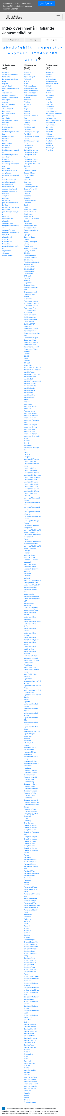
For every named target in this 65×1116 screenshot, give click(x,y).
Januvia (26, 443)
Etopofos (27, 280)
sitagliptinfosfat (7, 223)
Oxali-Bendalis (29, 823)
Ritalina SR (27, 930)
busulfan (5, 81)
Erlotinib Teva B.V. (30, 273)
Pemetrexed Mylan (30, 901)
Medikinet (27, 573)
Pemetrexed (50, 136)
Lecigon (27, 457)
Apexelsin (27, 100)
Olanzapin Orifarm (30, 784)
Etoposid (49, 88)
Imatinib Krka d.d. (30, 386)
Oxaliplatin (49, 132)
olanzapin (5, 193)
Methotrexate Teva (31, 610)
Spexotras (27, 1020)
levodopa (5, 159)
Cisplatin (49, 77)
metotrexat (6, 168)
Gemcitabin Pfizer (30, 340)
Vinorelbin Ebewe (30, 1079)
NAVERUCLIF (28, 743)
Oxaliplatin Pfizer (30, 841)
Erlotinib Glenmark (30, 257)
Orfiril (26, 818)
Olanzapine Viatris (30, 811)
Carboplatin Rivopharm (32, 164)
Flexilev (26, 296)
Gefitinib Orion (29, 322)
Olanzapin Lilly (29, 782)
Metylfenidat (50, 122)
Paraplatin (27, 880)
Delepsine (27, 196)
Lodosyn (27, 550)
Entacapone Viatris (31, 230)
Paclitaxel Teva (29, 875)
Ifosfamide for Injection (32, 367)
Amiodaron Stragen (31, 95)
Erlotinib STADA (29, 269)
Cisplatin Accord (30, 171)
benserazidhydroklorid (10, 79)
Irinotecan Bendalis (31, 415)
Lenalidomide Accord (31, 473)
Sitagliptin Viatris (30, 969)
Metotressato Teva (31, 656)
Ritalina (26, 928)
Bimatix (26, 106)
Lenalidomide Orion (31, 486)
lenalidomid (6, 148)
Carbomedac (28, 145)
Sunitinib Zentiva (30, 1047)
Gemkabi (27, 351)
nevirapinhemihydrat (9, 191)
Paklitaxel (49, 134)
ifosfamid (5, 122)
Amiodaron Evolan (30, 86)
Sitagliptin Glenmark (31, 946)
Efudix (26, 207)
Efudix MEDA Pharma (31, 219)
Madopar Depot (29, 555)
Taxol (26, 1056)
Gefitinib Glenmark (30, 319)
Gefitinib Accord (30, 315)
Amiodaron (50, 72)
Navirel (26, 745)
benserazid (6, 77)
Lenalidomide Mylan (31, 482)
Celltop (26, 168)
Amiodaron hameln (30, 88)
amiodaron (6, 72)
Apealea (27, 97)
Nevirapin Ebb (29, 750)
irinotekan (5, 129)
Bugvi (26, 109)
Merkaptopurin (51, 118)
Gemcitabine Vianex (31, 349)
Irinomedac (28, 404)
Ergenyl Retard (29, 251)
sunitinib (5, 239)
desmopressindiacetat (10, 97)
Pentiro (26, 912)
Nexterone (28, 766)
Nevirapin (49, 127)
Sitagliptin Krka (29, 951)
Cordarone (28, 184)
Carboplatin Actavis (31, 152)
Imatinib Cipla (29, 379)
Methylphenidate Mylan (32, 621)
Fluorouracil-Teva (30, 310)
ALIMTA (26, 84)
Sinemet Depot (29, 940)
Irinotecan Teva (29, 431)
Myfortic (27, 701)
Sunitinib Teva (29, 1045)
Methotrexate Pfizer (31, 608)
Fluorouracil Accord (31, 301)
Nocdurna (27, 768)
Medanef (27, 571)
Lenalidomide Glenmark (32, 475)
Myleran (27, 738)
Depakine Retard (30, 200)
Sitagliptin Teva (29, 967)
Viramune (27, 1091)
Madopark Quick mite (31, 569)
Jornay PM (28, 445)
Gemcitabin (28, 326)
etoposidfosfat (7, 109)
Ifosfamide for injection (32, 370)
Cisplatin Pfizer (29, 175)
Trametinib (27, 1061)
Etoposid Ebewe (29, 285)
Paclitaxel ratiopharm (31, 873)
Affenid (26, 81)
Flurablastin (28, 312)
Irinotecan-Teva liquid (31, 436)
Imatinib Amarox (30, 376)
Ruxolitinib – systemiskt (54, 138)
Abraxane (27, 72)
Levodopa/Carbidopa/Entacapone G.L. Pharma (32, 537)
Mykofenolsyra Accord (32, 731)
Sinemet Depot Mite (31, 942)
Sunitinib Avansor (30, 1027)
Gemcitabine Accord (31, 347)
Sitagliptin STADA (30, 962)
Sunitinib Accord (30, 1024)
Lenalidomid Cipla (30, 461)
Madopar (27, 553)
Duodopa (27, 205)
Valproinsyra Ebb (30, 1070)
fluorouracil (6, 111)
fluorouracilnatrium (9, 113)
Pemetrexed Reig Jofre (32, 905)
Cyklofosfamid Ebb (30, 189)
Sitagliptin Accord (30, 944)
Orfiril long (27, 821)
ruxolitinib (5, 216)
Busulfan (27, 113)
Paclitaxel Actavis (30, 862)
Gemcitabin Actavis (31, 328)
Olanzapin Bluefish (30, 777)
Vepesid (26, 1075)
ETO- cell (27, 276)
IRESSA (26, 399)
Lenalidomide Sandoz (31, 489)
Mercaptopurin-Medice (32, 580)
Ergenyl (26, 239)
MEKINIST (27, 576)
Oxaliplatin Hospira (30, 837)
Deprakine (27, 203)
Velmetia (27, 1072)
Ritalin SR (27, 926)
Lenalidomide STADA (31, 491)
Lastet (26, 452)
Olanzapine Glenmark (31, 802)
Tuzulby (26, 1068)
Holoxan (27, 360)
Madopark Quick (30, 566)
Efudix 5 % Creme (30, 209)
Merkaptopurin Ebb (31, 582)
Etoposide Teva (29, 294)
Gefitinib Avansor (30, 317)
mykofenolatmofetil (9, 180)
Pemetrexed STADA (31, 907)
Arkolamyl (27, 102)
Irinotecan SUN (29, 429)
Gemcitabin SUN (30, 344)
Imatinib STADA (29, 390)
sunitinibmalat (7, 241)
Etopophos (28, 283)
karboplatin (6, 145)
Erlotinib (27, 253)
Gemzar (26, 354)
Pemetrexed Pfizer (30, 903)
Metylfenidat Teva (30, 674)
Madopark (27, 562)
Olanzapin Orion (29, 786)
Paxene (26, 882)
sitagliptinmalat (7, 237)
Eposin (26, 232)
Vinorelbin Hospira (30, 1081)
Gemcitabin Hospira (31, 338)
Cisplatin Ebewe (29, 173)
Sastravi (27, 933)
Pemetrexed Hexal (30, 898)
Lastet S (27, 454)
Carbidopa (27, 125)
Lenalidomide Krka (30, 479)
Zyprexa (27, 1100)
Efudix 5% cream (30, 212)
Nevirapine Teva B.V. (31, 763)
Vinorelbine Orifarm (31, 1088)
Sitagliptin (49, 141)
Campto (27, 122)
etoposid (5, 106)
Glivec (26, 358)
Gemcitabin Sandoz (31, 342)
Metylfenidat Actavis (31, 660)
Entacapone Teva (30, 228)
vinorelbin (5, 253)
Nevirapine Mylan (30, 761)
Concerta (27, 180)
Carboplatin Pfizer (30, 161)
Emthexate (28, 223)
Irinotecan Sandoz (30, 427)
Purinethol (27, 919)
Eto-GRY (27, 278)
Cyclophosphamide (31, 187)
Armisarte (27, 104)
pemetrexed (6, 200)
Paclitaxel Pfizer (29, 871)
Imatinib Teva (29, 393)
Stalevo (26, 1022)
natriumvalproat (8, 187)
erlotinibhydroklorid (9, 104)
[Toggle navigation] (58, 17)
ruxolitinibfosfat (7, 219)
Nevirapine (28, 754)
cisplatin (5, 84)
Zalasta (26, 1097)
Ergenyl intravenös (30, 248)
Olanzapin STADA (30, 793)
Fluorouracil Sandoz (31, 306)
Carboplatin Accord (31, 150)
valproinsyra (6, 251)
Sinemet (27, 937)
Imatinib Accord (29, 372)
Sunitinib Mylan (29, 1036)
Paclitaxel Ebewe (30, 864)
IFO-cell (27, 363)
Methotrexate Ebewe (31, 596)
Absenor (27, 74)
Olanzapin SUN (29, 795)
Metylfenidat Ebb (30, 667)
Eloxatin (26, 221)
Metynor (27, 676)
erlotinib (5, 102)
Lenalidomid (50, 106)
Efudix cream (28, 214)
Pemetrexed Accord (31, 887)
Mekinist (27, 578)
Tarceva (27, 1052)
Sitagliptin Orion (29, 958)
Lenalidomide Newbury (32, 484)
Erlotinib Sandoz (29, 267)
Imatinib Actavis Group (32, 374)
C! (36, 60)
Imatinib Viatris (29, 395)
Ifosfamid (49, 97)
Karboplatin (50, 104)
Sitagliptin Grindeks (30, 949)
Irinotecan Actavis (30, 413)
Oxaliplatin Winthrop (31, 850)
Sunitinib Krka (29, 1033)
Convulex (27, 182)
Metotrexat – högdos (53, 120)
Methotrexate (29, 594)
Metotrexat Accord (31, 658)
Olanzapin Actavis (30, 772)
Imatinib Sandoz (29, 388)
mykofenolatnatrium (9, 182)
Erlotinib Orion (29, 264)
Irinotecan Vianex (30, 434)
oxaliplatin (5, 196)
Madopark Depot (30, 564)
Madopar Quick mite (31, 560)
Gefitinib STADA (29, 324)
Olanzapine (28, 798)
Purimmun (27, 917)
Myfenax (27, 699)
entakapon (6, 100)
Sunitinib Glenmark (30, 1031)
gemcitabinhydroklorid (10, 120)
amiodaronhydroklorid (10, 74)
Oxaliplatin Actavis (30, 827)
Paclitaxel (27, 857)
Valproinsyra (50, 148)
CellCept (27, 166)
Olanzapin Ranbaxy (31, 788)
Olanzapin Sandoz (30, 791)
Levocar (27, 496)
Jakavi (26, 438)
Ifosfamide (28, 365)
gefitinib (5, 116)
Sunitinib (49, 143)
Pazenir (26, 885)
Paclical (26, 853)
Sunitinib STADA (29, 1043)
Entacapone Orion (30, 225)
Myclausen (28, 679)
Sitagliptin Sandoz (30, 960)
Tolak (26, 1059)
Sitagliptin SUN (29, 965)
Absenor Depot (29, 77)
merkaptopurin (7, 161)
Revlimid (27, 921)
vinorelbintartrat (8, 255)
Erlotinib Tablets (29, 271)
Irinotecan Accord (30, 406)
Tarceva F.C (28, 1054)
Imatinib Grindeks (30, 383)
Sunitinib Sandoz (30, 1040)
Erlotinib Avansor (30, 255)
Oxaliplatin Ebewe (30, 830)
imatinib (5, 125)
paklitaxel (5, 198)
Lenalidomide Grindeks (32, 477)
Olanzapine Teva (30, 809)
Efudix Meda (28, 216)
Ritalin (26, 924)
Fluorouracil (28, 299)
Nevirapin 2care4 (30, 747)
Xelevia (26, 1095)
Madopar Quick (29, 557)
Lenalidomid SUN (30, 468)
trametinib (6, 244)
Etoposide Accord (30, 292)
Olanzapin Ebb (29, 779)
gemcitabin (6, 118)
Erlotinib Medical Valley (32, 262)
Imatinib (48, 100)
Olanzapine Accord (31, 800)
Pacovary (27, 878)
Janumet (27, 441)
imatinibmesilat (7, 127)
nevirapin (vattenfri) (9, 189)
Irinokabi (27, 402)
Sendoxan (27, 935)
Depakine (27, 198)
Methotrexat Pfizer (30, 587)
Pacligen (27, 855)
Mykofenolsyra (51, 125)
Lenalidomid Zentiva (31, 470)
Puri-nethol (28, 914)
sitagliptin (5, 221)
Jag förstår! (46, 3)
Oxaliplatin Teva (29, 846)
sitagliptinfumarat (8, 230)
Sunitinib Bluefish (30, 1029)
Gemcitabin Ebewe (30, 331)
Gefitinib (49, 93)
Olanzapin (49, 129)
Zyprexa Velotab (30, 1102)
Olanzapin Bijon (29, 775)
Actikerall (27, 79)
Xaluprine (27, 1093)
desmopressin (7, 93)
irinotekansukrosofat (9, 136)
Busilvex (27, 111)
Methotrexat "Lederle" (32, 585)
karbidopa (5, 138)
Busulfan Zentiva (30, 120)
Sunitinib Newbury (30, 1038)
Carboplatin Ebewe (30, 159)
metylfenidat (6, 173)
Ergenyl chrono (29, 246)
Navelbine (27, 740)
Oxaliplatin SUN (29, 843)
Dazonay (27, 193)
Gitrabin (26, 356)
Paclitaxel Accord (30, 859)
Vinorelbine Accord (31, 1084)
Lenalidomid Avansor (31, 459)
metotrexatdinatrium (9, 171)
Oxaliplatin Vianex (30, 848)
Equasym (27, 235)
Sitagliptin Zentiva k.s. (32, 976)
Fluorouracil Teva (30, 308)
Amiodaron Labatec (31, 93)
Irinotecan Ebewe (30, 418)
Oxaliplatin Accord (30, 825)
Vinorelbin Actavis (30, 1077)
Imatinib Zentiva (30, 397)
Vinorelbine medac (30, 1086)
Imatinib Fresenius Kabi (32, 381)
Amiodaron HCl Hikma (31, 90)
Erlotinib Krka (28, 260)
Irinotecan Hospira (30, 425)
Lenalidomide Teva (30, 493)
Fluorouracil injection (31, 303)
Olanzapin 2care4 (30, 770)
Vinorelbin (49, 150)
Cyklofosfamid (51, 79)
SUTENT (27, 1049)
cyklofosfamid (7, 86)
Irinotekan (49, 102)
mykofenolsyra (7, 184)
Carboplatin (28, 148)
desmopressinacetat (9, 95)
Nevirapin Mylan (30, 752)
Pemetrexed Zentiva (31, 910)
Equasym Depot (29, 237)
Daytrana (27, 191)
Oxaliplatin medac (30, 839)
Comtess (27, 177)
